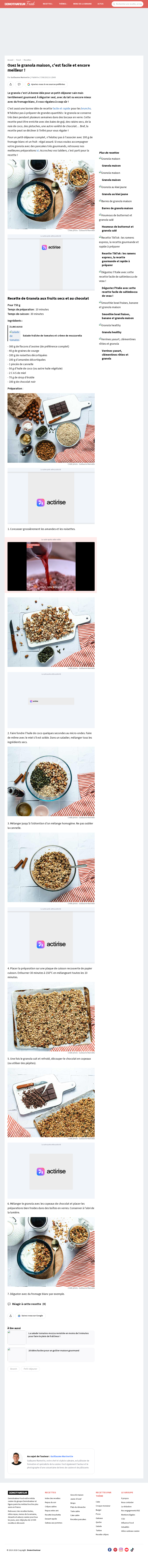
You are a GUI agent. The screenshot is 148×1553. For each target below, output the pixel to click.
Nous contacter (127, 1502)
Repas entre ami (52, 1510)
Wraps (72, 1503)
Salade (99, 1526)
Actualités (125, 1527)
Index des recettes (52, 1498)
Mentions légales (128, 1514)
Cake (98, 1501)
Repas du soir (50, 1502)
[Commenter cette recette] (19, 84)
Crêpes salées (51, 1506)
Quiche (99, 1522)
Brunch (13, 1368)
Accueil (10, 60)
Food (18, 60)
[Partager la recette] (11, 84)
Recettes (47, 4)
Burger (98, 1510)
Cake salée (74, 1515)
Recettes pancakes (78, 1519)
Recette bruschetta (53, 1514)
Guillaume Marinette (20, 77)
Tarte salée (75, 1511)
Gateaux (99, 1518)
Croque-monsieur (103, 1505)
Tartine (99, 1530)
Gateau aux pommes (53, 1522)
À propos (125, 1498)
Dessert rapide (51, 1518)
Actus (100, 4)
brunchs (86, 109)
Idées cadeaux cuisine (130, 1531)
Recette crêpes (102, 1534)
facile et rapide (61, 109)
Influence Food (127, 1522)
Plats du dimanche (78, 1507)
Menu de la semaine (82, 4)
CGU (123, 1518)
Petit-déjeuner (30, 1368)
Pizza (98, 1514)
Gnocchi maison (76, 1495)
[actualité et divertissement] (18, 1493)
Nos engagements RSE (130, 1510)
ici (38, 151)
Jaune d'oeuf (75, 1499)
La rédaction (126, 1506)
